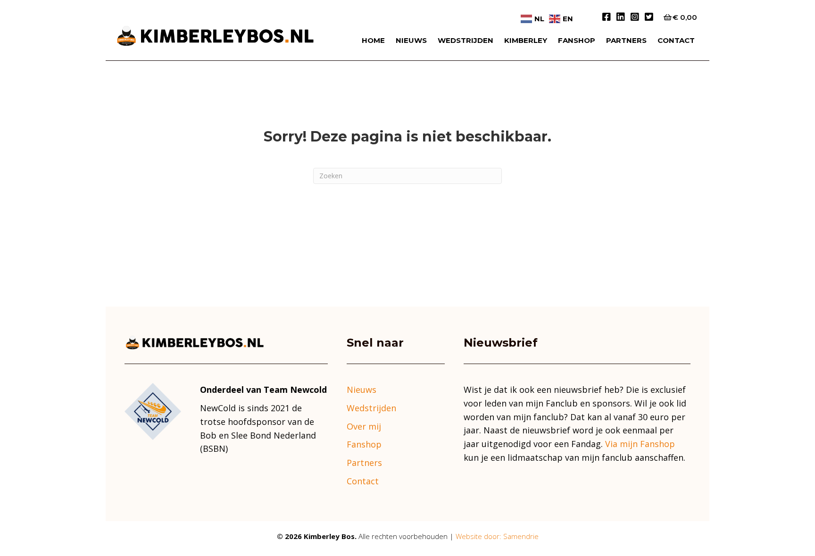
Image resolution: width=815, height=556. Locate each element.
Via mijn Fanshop (640, 443)
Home (373, 40)
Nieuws (411, 40)
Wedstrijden (465, 40)
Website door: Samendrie (497, 536)
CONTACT (676, 40)
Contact (363, 481)
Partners (626, 40)
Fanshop (576, 40)
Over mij (364, 426)
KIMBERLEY (525, 40)
